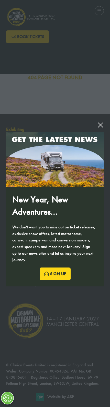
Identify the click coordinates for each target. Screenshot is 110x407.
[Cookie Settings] (7, 398)
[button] (100, 125)
